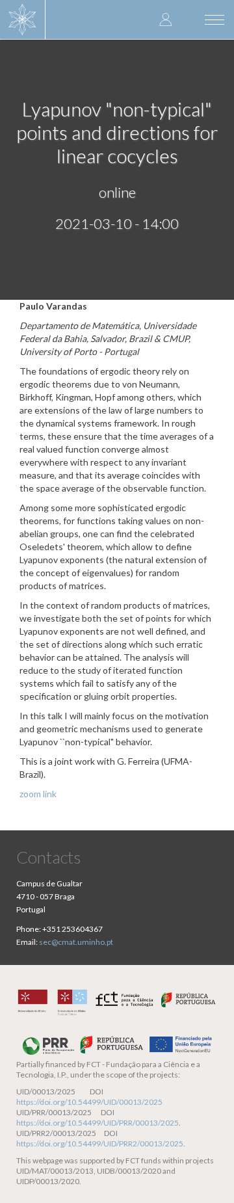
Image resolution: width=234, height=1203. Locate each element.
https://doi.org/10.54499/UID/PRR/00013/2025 (97, 1123)
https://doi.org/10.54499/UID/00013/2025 (89, 1102)
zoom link (38, 793)
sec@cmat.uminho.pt (76, 942)
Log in (166, 19)
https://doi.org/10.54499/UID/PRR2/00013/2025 (99, 1143)
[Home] (23, 19)
